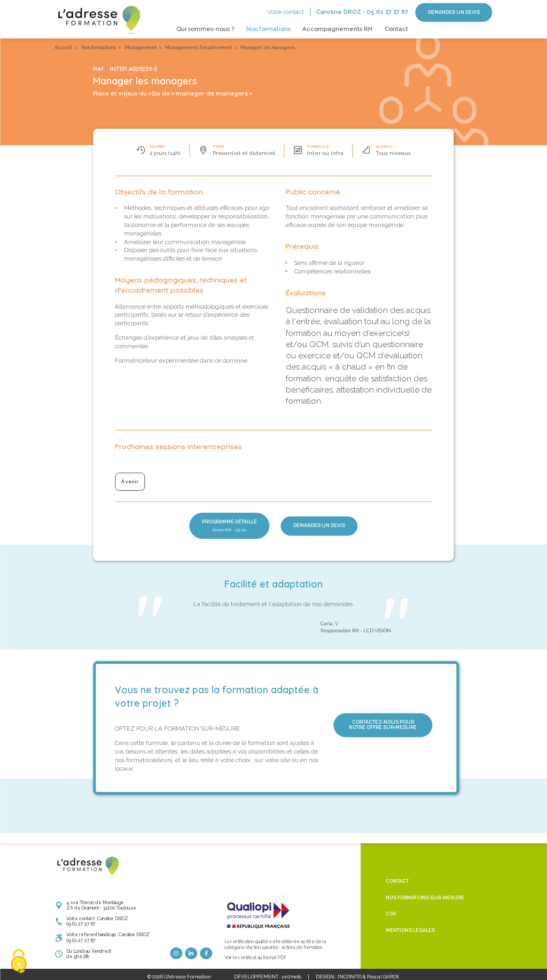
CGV (391, 913)
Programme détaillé (229, 525)
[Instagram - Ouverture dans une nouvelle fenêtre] (176, 953)
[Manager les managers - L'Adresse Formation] (98, 19)
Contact (396, 29)
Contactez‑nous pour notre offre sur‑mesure (383, 725)
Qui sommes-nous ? (205, 29)
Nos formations (268, 29)
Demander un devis (454, 12)
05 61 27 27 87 (387, 11)
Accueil (63, 47)
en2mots (291, 976)
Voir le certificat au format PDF (255, 957)
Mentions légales (410, 930)
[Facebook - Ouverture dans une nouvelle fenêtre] (206, 953)
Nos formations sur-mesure (425, 897)
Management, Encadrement (198, 47)
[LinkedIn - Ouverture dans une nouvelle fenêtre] (191, 953)
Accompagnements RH (337, 29)
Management (140, 47)
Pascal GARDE (383, 976)
